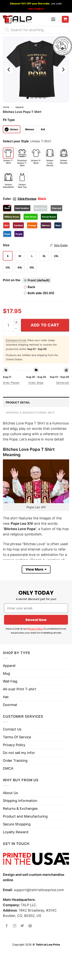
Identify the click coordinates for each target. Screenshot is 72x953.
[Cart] (65, 19)
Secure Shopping (17, 824)
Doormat (10, 705)
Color (19, 199)
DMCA (8, 768)
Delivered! (62, 382)
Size (35, 245)
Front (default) (39, 280)
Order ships (35, 382)
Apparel (19, 107)
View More (34, 569)
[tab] (36, 402)
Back (31, 287)
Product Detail (18, 402)
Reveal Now (36, 619)
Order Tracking (15, 761)
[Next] (63, 69)
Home (6, 107)
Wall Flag (10, 681)
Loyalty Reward (15, 832)
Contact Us (12, 729)
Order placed (11, 382)
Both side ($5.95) (41, 293)
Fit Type (9, 120)
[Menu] (53, 19)
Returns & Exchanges (20, 808)
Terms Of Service (17, 737)
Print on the (11, 280)
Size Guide (61, 245)
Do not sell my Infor (19, 753)
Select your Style (16, 141)
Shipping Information (20, 801)
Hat (6, 697)
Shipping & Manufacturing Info (30, 412)
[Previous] (9, 69)
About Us (10, 793)
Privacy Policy (35, 628)
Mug (6, 673)
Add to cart (45, 325)
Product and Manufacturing (25, 816)
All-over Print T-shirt (19, 689)
